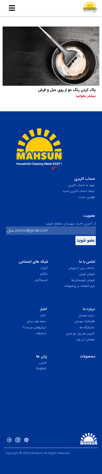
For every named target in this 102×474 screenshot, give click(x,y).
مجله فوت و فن (36, 321)
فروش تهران (86, 274)
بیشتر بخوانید (86, 96)
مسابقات (40, 333)
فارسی (42, 363)
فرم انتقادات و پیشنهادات (79, 286)
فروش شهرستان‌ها (82, 280)
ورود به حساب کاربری (81, 185)
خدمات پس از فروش (81, 268)
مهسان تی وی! (85, 339)
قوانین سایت (86, 197)
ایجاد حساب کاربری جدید (78, 191)
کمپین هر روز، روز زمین (80, 333)
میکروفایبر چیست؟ (34, 327)
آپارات (43, 268)
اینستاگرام (41, 280)
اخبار (43, 315)
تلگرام (43, 274)
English (41, 368)
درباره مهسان (86, 315)
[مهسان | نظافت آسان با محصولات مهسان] (90, 8)
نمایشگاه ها (87, 327)
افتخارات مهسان (84, 321)
